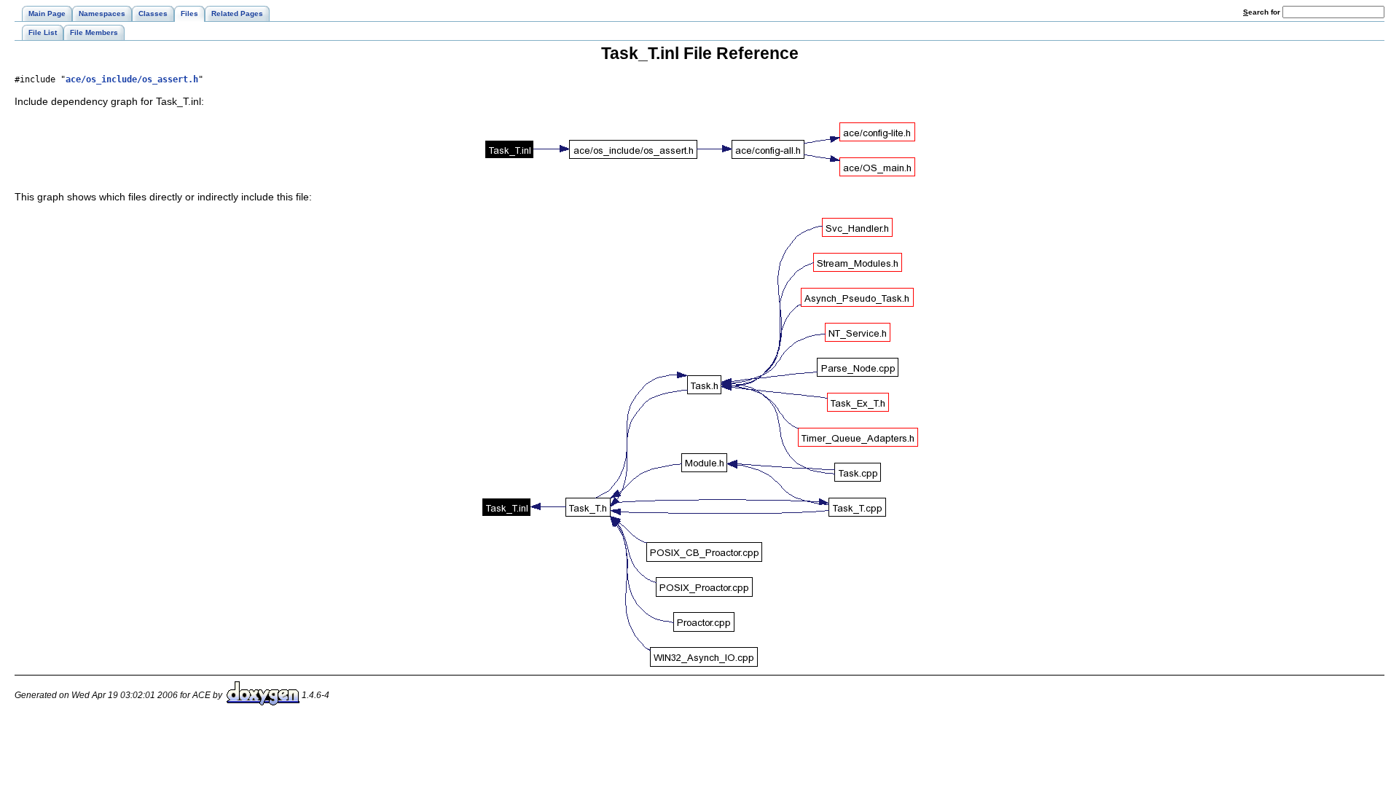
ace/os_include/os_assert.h (132, 79)
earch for (1262, 12)
